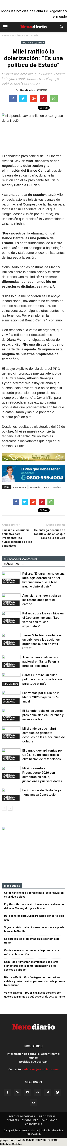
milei (46, 486)
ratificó (57, 486)
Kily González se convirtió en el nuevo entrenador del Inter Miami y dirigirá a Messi (34, 906)
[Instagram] (27, 1092)
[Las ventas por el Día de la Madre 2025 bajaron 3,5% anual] (11, 697)
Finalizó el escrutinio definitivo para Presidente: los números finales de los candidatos (17, 537)
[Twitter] (57, 1092)
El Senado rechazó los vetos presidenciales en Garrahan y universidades (42, 715)
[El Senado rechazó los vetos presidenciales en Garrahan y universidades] (11, 715)
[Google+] (17, 1092)
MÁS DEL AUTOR (14, 563)
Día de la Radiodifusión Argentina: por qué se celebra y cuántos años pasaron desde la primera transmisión (34, 981)
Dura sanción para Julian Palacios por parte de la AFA (34, 917)
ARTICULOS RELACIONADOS (21, 558)
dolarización (19, 486)
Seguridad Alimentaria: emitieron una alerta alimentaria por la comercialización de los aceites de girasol (31, 965)
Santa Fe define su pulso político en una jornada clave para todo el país (42, 679)
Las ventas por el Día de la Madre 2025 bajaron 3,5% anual (40, 697)
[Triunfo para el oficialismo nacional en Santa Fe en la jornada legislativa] (11, 661)
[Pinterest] (47, 1092)
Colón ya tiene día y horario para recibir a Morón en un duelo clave (34, 894)
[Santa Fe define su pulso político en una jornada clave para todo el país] (11, 679)
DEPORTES (13, 1120)
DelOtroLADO (49, 1120)
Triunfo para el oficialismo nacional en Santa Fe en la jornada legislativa (41, 661)
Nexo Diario (26, 90)
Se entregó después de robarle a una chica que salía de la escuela (49, 534)
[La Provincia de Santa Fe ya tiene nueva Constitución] (11, 794)
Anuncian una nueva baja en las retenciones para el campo (41, 600)
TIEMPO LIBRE (30, 1120)
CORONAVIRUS (33, 1124)
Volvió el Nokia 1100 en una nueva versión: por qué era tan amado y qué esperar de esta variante (34, 994)
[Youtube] (33, 1102)
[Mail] (37, 1092)
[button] (62, 27)
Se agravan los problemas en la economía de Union (31, 940)
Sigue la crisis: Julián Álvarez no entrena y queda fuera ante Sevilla (34, 929)
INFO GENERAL (10, 683)
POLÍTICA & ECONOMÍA (33, 42)
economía (35, 486)
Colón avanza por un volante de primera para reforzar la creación (31, 952)
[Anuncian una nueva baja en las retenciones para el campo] (11, 599)
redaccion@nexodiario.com (40, 1069)
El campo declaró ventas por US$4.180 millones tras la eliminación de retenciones (42, 755)
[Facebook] (7, 1092)
